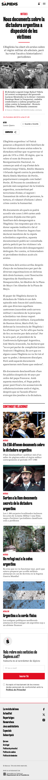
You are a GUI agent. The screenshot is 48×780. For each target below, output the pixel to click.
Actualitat (7, 713)
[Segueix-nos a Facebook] (43, 709)
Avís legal (6, 744)
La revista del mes (11, 709)
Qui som (5, 741)
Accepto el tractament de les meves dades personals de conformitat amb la (24, 687)
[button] (30, 124)
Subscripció (8, 735)
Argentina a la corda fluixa (19, 615)
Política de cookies (9, 751)
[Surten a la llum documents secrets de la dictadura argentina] (24, 478)
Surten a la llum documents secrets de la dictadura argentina (20, 503)
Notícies (24, 14)
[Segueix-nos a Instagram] (43, 720)
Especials (7, 730)
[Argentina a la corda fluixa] (24, 595)
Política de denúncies (10, 755)
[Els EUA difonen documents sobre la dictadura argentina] (24, 425)
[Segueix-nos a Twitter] (43, 714)
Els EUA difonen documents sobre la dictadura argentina (24, 447)
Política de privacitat (10, 748)
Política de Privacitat (16, 690)
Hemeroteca (8, 722)
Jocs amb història (11, 726)
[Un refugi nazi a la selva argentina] (24, 539)
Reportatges (8, 717)
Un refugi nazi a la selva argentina (18, 561)
